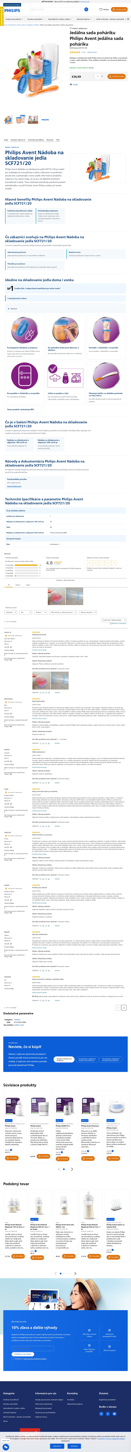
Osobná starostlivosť (11, 1399)
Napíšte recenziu (92, 52)
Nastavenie (65, 1441)
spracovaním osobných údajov (35, 1358)
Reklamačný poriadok (43, 1408)
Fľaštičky (17, 1019)
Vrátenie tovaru (41, 1417)
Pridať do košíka (118, 76)
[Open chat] (6, 1445)
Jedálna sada (19, 1025)
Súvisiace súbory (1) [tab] (18, 140)
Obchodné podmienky (43, 1404)
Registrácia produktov (107, 1399)
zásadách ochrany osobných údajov (111, 1438)
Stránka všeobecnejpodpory (64, 1059)
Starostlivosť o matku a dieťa (14, 1408)
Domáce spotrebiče (10, 1404)
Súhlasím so (31, 1358)
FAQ (57, 140)
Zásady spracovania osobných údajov (49, 1399)
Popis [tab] (6, 140)
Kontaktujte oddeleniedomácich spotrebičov (110, 1059)
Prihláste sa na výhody (23, 1354)
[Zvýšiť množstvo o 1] (102, 76)
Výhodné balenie (9, 1412)
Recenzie (50, 140)
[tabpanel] (15, 1126)
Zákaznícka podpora (75, 1404)
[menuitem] (14, 19)
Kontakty (70, 1399)
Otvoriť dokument (14, 486)
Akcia (5, 1421)
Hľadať (86, 9)
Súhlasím (74, 1446)
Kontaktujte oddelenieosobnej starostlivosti (87, 1059)
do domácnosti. (84, 2)
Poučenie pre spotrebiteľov (45, 1412)
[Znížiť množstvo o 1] (93, 76)
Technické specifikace (36, 140)
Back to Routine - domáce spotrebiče (17, 1417)
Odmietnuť (57, 1446)
